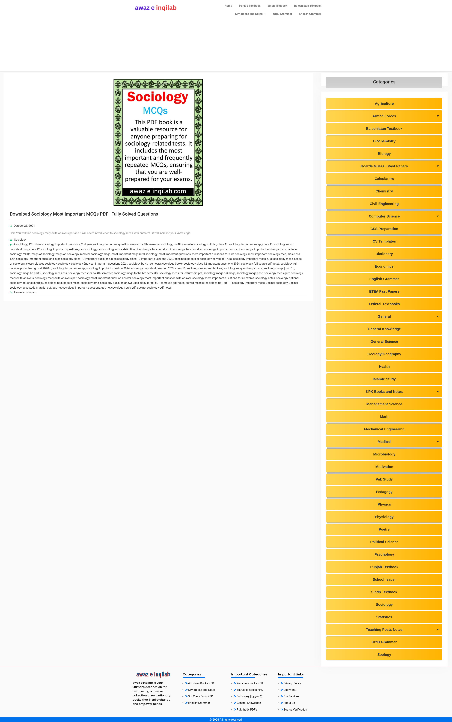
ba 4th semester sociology (156, 244)
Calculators (384, 179)
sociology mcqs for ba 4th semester (90, 273)
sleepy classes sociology (41, 263)
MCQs (26, 254)
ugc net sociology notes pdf (118, 287)
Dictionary (384, 254)
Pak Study (384, 479)
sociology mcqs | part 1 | (279, 268)
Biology (384, 154)
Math (384, 417)
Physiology (384, 517)
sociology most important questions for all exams (223, 278)
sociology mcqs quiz (277, 273)
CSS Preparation (384, 229)
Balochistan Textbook (307, 5)
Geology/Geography (384, 354)
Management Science (384, 404)
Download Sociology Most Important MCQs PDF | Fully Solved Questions (84, 214)
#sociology (20, 244)
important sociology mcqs (270, 249)
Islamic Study (384, 379)
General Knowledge (384, 329)
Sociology (20, 239)
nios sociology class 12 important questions (82, 259)
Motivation (384, 467)
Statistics (384, 617)
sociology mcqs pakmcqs (219, 273)
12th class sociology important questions (54, 244)
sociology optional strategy (26, 283)
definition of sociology (137, 249)
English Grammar (310, 14)
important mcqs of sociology (235, 249)
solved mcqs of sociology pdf (204, 283)
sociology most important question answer (104, 278)
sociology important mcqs (69, 268)
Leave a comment (25, 292)
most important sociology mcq (267, 254)
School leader (384, 579)
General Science (384, 341)
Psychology (384, 554)
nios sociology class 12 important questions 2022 (142, 259)
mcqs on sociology (67, 254)
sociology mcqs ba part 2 (25, 273)
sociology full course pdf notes (260, 263)
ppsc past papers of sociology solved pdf (200, 259)
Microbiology (384, 454)
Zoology (384, 655)
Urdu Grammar (282, 14)
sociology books (172, 263)
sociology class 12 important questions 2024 (212, 263)
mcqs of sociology (43, 254)
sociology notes (265, 278)
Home (228, 5)
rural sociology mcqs (280, 259)
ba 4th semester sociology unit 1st (195, 244)
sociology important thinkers (204, 268)
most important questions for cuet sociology (219, 254)
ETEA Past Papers (384, 291)
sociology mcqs (253, 268)
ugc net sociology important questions (76, 287)
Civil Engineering (384, 204)
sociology (64, 263)
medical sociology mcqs (95, 254)
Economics (384, 266)
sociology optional (287, 278)
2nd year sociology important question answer (110, 244)
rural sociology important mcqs (246, 259)
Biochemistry (384, 141)
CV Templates (384, 241)
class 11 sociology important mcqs (239, 244)
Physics (384, 504)
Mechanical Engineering (384, 429)
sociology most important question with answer (161, 278)
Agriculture (384, 103)
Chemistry (384, 191)
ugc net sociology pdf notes (154, 287)
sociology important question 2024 (108, 268)
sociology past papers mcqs (61, 283)
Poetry (384, 529)
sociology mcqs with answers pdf (56, 278)
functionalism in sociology (168, 249)
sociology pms (90, 283)
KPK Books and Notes (249, 14)
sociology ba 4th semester (145, 263)
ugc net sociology (277, 283)
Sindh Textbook (277, 5)
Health (384, 366)
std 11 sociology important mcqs (244, 283)
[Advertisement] (226, 46)
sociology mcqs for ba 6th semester (136, 273)
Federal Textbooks (384, 304)
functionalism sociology (201, 249)
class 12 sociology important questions (53, 249)
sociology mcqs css (54, 273)
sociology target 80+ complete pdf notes (159, 283)
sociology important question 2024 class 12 (158, 268)
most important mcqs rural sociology (134, 254)
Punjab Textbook (249, 5)
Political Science (384, 542)
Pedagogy (384, 492)
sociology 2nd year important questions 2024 (99, 263)
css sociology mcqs (109, 249)
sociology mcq (233, 268)
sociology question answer (116, 283)
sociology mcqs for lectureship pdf (180, 273)
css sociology (87, 249)
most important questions (175, 254)
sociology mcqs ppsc (250, 273)
